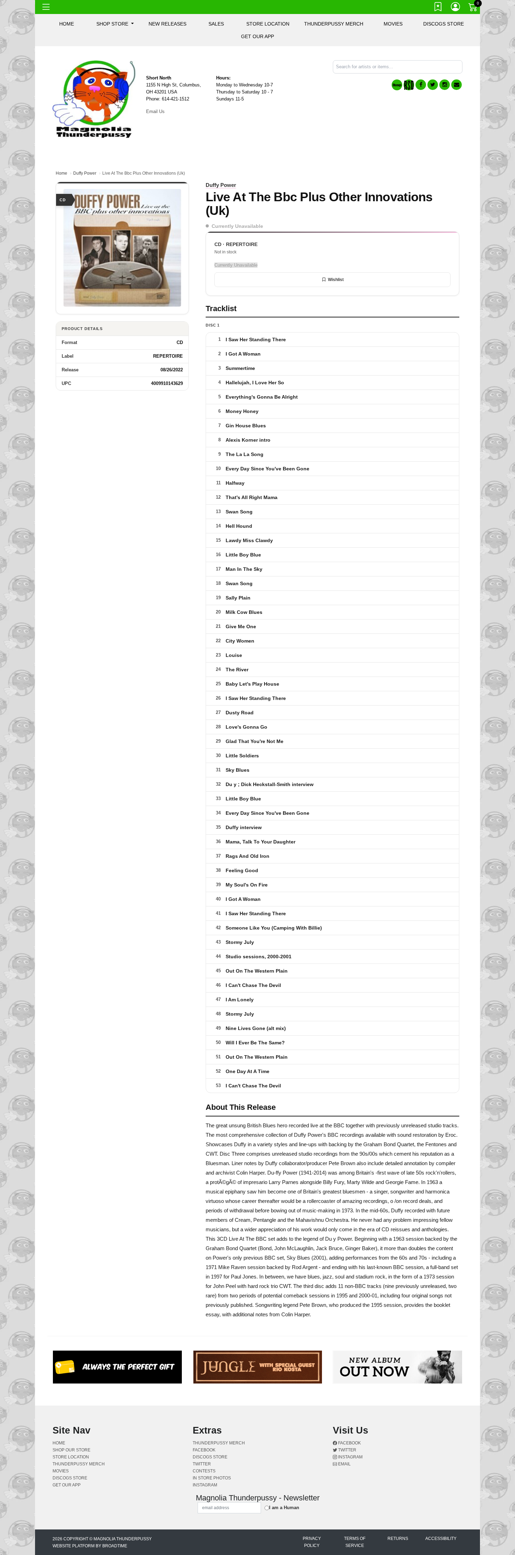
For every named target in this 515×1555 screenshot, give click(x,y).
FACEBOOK (204, 1450)
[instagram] (445, 85)
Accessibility (440, 1538)
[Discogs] (397, 85)
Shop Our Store (71, 1450)
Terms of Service (354, 1542)
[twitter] (433, 85)
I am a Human (284, 1507)
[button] (115, 23)
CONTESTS (204, 1471)
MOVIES (393, 24)
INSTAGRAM (205, 1485)
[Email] (456, 85)
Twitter (346, 1450)
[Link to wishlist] (438, 8)
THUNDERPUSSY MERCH (333, 24)
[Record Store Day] (409, 85)
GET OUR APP (257, 36)
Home (61, 173)
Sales (216, 24)
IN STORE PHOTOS (212, 1478)
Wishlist (336, 279)
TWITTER (202, 1464)
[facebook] (421, 85)
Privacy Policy (312, 1542)
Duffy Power (84, 173)
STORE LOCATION (267, 24)
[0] (473, 8)
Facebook (349, 1443)
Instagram (350, 1457)
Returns (397, 1538)
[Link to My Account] (456, 8)
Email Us (155, 111)
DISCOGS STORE (443, 24)
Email (344, 1464)
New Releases (167, 24)
